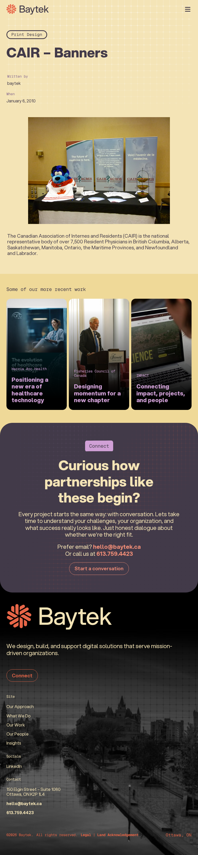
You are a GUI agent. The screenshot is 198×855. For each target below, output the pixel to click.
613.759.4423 (114, 554)
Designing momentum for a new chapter (97, 393)
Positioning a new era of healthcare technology (30, 390)
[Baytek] (27, 9)
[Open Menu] (188, 9)
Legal (86, 834)
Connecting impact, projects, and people (160, 393)
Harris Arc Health (29, 368)
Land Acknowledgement (117, 834)
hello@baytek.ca (117, 547)
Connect (22, 675)
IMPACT (142, 375)
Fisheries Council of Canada (94, 373)
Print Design (26, 34)
